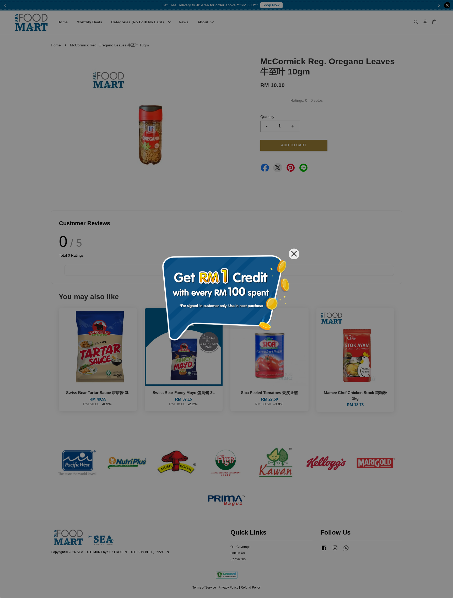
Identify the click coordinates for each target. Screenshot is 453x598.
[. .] (226, 299)
